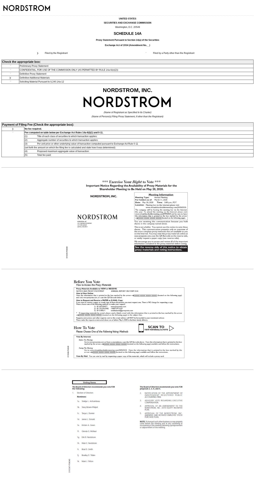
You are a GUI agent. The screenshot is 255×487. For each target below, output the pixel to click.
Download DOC (240, 6)
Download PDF (245, 6)
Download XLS (250, 6)
